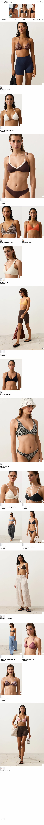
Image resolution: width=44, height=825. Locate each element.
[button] (42, 1)
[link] (40, 1)
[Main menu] (2, 2)
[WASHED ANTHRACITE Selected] (1, 656)
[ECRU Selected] (1, 280)
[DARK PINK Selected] (23, 656)
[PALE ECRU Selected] (1, 127)
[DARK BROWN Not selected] (4, 768)
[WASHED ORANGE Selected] (23, 240)
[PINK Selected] (1, 768)
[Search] (38, 1)
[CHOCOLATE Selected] (1, 199)
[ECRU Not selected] (4, 351)
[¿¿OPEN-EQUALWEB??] (3, 819)
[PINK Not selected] (4, 616)
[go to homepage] (8, 1)
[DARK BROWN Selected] (1, 240)
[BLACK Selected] (1, 392)
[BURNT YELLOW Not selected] (4, 280)
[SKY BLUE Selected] (1, 544)
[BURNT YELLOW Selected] (1, 351)
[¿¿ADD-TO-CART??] (42, 84)
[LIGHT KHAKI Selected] (1, 87)
